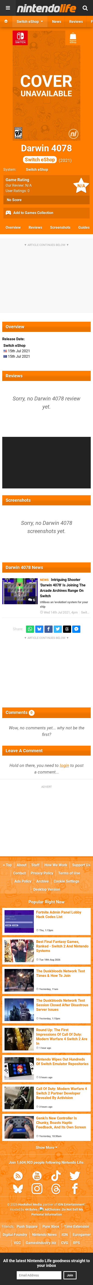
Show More (45, 1147)
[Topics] (8, 8)
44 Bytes (31, 1209)
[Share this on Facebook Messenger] (76, 629)
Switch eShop (37, 169)
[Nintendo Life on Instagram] (37, 1189)
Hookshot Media (30, 1204)
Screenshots (60, 227)
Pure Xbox (50, 1226)
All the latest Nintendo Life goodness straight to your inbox (46, 1263)
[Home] (6, 21)
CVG (64, 1243)
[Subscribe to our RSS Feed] (18, 1176)
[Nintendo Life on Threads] (56, 1189)
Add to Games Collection (32, 213)
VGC (17, 1243)
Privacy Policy (42, 873)
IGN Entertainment (71, 1204)
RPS (76, 1243)
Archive (42, 881)
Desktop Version (46, 889)
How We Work (55, 865)
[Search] (85, 8)
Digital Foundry (15, 1235)
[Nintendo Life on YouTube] (37, 1176)
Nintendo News (44, 1235)
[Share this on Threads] (67, 629)
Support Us (81, 865)
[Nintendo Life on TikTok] (56, 1176)
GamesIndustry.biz (41, 1243)
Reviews (35, 227)
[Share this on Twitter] (58, 629)
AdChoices (52, 1209)
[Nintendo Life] (47, 8)
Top (8, 865)
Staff (35, 865)
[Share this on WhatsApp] (30, 629)
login (64, 765)
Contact (19, 873)
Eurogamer (82, 1235)
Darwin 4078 (46, 152)
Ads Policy (22, 881)
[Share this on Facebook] (48, 629)
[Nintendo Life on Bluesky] (18, 1189)
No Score (14, 200)
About (21, 865)
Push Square (27, 1226)
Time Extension (76, 1226)
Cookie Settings (66, 881)
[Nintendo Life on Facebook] (75, 1189)
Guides (84, 227)
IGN (65, 1235)
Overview (13, 227)
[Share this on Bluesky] (39, 629)
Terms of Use (69, 873)
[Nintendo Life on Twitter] (75, 1176)
